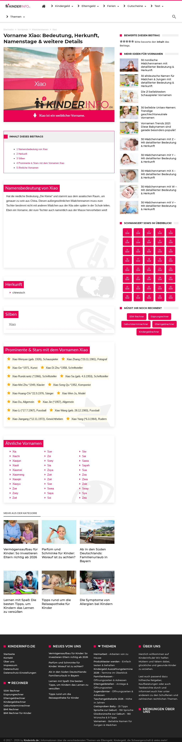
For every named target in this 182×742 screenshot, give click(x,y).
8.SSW (149, 241)
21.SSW (127, 269)
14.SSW (160, 251)
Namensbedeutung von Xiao (32, 149)
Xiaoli (15, 465)
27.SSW (138, 278)
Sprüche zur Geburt (105, 710)
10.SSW (171, 241)
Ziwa (85, 479)
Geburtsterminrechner (136, 324)
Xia (14, 451)
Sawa (85, 460)
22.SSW (138, 269)
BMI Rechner (11, 709)
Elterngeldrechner (164, 324)
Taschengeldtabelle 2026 (108, 698)
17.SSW (138, 260)
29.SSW (160, 278)
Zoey (15, 493)
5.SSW (171, 232)
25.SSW (171, 269)
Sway (85, 488)
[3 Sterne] (126, 41)
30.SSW (171, 278)
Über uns (9, 661)
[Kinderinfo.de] (18, 6)
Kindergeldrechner (149, 331)
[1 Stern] (121, 41)
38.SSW (149, 297)
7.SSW (138, 241)
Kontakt (8, 657)
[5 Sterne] (132, 41)
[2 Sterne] (124, 41)
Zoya (50, 469)
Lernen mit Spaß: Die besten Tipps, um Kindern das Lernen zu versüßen (68, 685)
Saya (50, 493)
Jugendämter (102, 691)
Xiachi (16, 456)
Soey (50, 460)
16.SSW (127, 260)
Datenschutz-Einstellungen (20, 672)
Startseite (9, 654)
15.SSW (171, 251)
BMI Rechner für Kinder (17, 713)
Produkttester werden (107, 661)
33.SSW (149, 288)
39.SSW (160, 297)
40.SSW (171, 297)
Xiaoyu (16, 483)
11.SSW (127, 251)
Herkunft (22, 154)
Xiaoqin (16, 479)
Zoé (14, 497)
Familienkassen (103, 676)
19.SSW (160, 260)
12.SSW (138, 251)
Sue (49, 451)
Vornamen (100, 721)
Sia (49, 465)
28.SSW (149, 278)
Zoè (49, 474)
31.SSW (127, 288)
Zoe (14, 488)
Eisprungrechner (160, 316)
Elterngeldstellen (104, 683)
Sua (84, 469)
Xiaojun (16, 460)
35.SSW (171, 288)
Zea (84, 497)
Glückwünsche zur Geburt (109, 713)
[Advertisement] (59, 239)
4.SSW (160, 232)
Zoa (84, 474)
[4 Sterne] (129, 41)
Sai (84, 456)
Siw (84, 451)
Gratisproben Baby (105, 706)
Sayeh (86, 465)
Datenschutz (11, 669)
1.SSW (127, 232)
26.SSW (127, 278)
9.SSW (160, 241)
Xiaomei (17, 469)
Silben (21, 158)
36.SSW (127, 297)
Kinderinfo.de (31, 740)
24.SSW (160, 269)
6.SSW (127, 241)
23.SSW (149, 269)
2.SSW (138, 232)
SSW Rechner (136, 316)
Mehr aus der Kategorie (21, 513)
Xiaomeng (18, 474)
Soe (49, 483)
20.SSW (171, 260)
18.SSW (149, 260)
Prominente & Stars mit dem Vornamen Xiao (40, 163)
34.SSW (160, 288)
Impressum (10, 665)
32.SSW (138, 288)
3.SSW (149, 232)
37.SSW (138, 297)
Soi (49, 497)
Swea (50, 488)
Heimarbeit (100, 654)
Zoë (49, 479)
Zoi (49, 456)
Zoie (84, 483)
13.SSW (149, 251)
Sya (84, 493)
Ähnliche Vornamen (27, 167)
